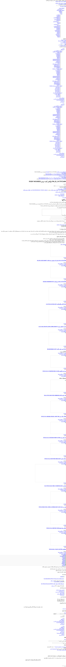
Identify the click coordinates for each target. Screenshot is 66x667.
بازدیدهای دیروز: (61, 600)
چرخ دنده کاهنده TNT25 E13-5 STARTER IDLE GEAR (54, 371)
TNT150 (58, 25)
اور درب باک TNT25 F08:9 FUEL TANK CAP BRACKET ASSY (52, 507)
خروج (65, 612)
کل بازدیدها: (62, 601)
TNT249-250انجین (57, 26)
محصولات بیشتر (61, 195)
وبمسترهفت (64, 608)
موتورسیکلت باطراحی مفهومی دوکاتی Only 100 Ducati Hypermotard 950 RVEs (52, 583)
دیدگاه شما (64, 215)
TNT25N (58, 33)
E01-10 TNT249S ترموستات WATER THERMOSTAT (54, 281)
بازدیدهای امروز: (61, 599)
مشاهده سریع (63, 265)
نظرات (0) (62, 193)
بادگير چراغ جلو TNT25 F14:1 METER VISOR (56, 528)
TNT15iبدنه (56, 24)
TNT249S (58, 29)
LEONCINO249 (57, 19)
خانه (65, 171)
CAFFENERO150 (57, 17)
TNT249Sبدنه (57, 31)
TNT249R (58, 28)
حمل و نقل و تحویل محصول (59, 194)
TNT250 (58, 32)
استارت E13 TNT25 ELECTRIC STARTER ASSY (55, 485)
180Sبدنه (58, 15)
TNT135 (58, 22)
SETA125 (58, 20)
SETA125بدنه (55, 21)
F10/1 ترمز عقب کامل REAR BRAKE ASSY (56, 349)
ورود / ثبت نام (61, 635)
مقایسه (64, 257)
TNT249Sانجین (57, 30)
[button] (62, 264)
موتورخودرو (60, 9)
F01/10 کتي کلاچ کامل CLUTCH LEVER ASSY (56, 304)
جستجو (65, 38)
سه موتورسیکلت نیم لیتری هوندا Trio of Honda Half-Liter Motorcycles (54, 578)
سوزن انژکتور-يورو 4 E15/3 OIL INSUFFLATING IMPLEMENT (52, 326)
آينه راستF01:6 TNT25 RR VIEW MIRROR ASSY (55, 395)
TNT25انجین (58, 34)
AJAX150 (58, 16)
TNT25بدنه (58, 35)
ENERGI (60, 11)
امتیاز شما (64, 207)
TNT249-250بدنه (57, 27)
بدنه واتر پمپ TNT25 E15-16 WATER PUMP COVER (54, 437)
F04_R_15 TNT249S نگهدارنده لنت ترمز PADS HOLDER (56, 174)
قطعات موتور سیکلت (60, 10)
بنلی (57, 171)
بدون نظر (52, 580)
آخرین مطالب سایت (60, 593)
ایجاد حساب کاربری (53, 648)
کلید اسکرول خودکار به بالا (61, 649)
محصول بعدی (63, 176)
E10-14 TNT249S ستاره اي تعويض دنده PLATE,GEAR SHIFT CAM (51, 260)
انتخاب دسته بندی (63, 6)
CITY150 (58, 18)
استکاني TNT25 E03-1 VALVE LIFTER (57, 549)
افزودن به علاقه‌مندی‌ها (62, 263)
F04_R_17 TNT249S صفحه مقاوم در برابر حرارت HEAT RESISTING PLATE (52, 178)
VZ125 (58, 36)
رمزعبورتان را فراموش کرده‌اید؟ (60, 646)
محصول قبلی (63, 172)
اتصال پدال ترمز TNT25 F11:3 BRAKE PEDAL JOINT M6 (53, 416)
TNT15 (58, 23)
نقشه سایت (62, 594)
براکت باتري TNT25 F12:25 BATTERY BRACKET (55, 458)
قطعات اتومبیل (61, 8)
